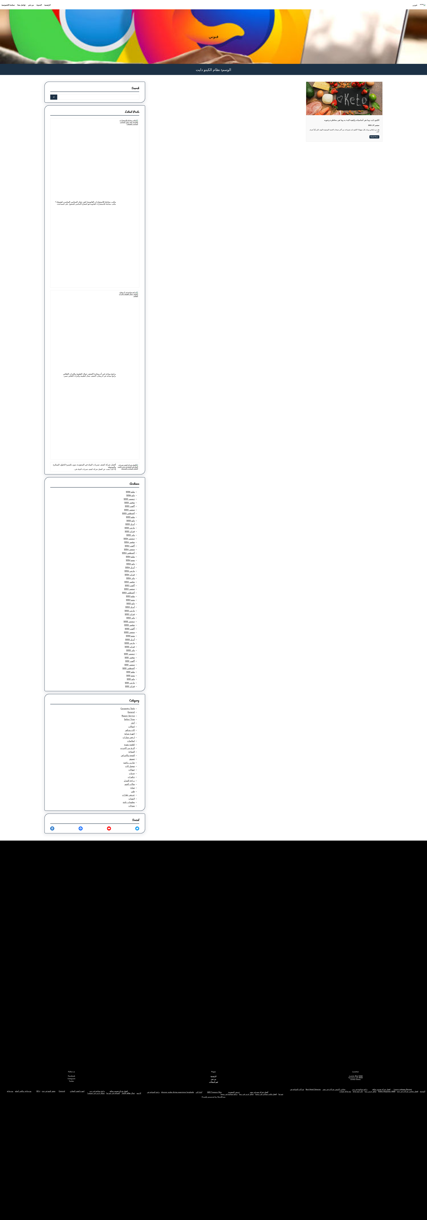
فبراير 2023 (130, 614)
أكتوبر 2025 (130, 506)
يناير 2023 (130, 618)
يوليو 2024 (130, 557)
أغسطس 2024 (128, 553)
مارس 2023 (130, 611)
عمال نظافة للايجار (128, 1093)
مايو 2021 (131, 679)
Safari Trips (129, 720)
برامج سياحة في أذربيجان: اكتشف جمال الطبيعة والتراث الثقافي (89, 374)
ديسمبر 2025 (129, 499)
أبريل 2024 (130, 568)
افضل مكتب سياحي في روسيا (266, 1094)
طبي (133, 792)
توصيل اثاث (130, 766)
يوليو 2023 (130, 596)
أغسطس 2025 (128, 514)
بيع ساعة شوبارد (345, 1091)
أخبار (133, 723)
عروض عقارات (128, 795)
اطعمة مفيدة (129, 745)
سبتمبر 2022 (129, 632)
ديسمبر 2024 (129, 539)
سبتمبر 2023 (129, 589)
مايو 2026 (130, 496)
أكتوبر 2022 (130, 629)
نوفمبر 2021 (130, 658)
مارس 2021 (130, 683)
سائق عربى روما (370, 1091)
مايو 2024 (130, 564)
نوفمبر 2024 (129, 542)
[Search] (53, 97)
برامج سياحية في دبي (359, 1089)
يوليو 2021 (130, 672)
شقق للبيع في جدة (48, 1091)
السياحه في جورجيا (113, 1093)
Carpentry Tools (128, 709)
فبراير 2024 (130, 575)
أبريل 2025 (130, 524)
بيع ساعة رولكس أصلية (23, 1091)
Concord (62, 1091)
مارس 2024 (129, 571)
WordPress (221, 1097)
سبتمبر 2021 (129, 665)
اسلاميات (131, 741)
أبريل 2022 (130, 640)
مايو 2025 (130, 521)
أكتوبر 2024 (130, 546)
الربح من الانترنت (127, 748)
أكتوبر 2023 (130, 586)
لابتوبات (132, 799)
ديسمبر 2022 (129, 622)
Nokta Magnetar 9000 (386, 1091)
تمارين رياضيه (129, 763)
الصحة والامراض (128, 756)
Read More (374, 137)
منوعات (131, 806)
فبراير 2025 (130, 532)
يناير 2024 (130, 578)
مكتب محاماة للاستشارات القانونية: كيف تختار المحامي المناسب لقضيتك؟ (85, 202)
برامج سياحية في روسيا (229, 1094)
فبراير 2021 (130, 687)
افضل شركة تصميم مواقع (381, 1089)
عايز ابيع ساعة (358, 1091)
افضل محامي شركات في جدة (407, 1091)
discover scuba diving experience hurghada (177, 1092)
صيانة (132, 788)
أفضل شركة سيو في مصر (259, 1092)
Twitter (71, 1081)
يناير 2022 (130, 650)
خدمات (132, 774)
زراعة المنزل (129, 781)
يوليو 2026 (130, 492)
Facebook (71, 1076)
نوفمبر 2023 (129, 582)
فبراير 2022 (130, 647)
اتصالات (131, 727)
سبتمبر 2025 (129, 510)
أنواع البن (199, 1092)
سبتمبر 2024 (129, 550)
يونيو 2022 (130, 636)
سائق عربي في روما (246, 1094)
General (131, 712)
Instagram (71, 1079)
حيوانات (131, 770)
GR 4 (38, 1091)
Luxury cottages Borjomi (403, 1089)
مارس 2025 (130, 528)
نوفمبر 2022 (129, 625)
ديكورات (131, 777)
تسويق (132, 759)
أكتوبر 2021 (130, 661)
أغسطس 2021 (128, 669)
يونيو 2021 (130, 676)
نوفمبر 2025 (129, 503)
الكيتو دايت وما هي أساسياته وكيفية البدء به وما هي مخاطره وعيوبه (351, 120)
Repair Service (128, 716)
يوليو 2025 (130, 517)
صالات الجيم (130, 784)
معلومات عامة (129, 802)
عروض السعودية (234, 1092)
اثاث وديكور (130, 730)
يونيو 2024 (130, 560)
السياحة (131, 752)
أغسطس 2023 (128, 593)
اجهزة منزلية (129, 734)
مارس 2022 (129, 643)
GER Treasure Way (214, 1092)
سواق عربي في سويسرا (96, 1093)
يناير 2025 (130, 535)
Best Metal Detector (313, 1089)
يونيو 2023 (130, 600)
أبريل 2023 (130, 607)
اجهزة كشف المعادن (77, 1091)
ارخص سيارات (129, 738)
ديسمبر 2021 (129, 654)
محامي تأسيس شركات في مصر (333, 1089)
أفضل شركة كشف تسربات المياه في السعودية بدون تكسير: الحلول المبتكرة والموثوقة (84, 465)
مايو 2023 (130, 604)
